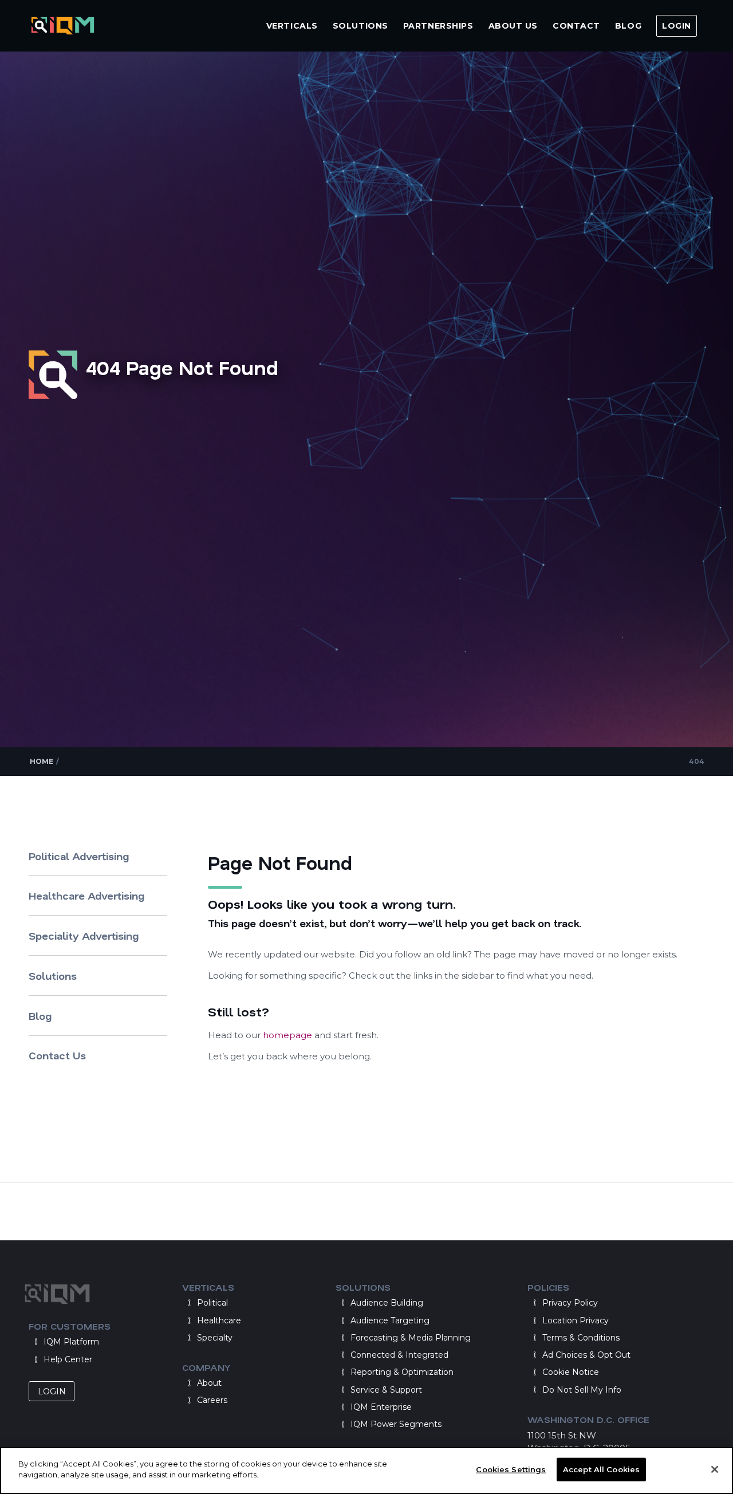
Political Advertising (79, 856)
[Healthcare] (189, 1320)
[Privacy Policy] (534, 1302)
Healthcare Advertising (86, 895)
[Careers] (189, 1400)
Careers (212, 1400)
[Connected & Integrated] (342, 1355)
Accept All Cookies (601, 1469)
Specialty (214, 1338)
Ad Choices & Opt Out (586, 1355)
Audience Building (386, 1303)
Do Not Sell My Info (581, 1390)
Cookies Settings (511, 1469)
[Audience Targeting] (342, 1320)
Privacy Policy (570, 1303)
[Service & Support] (342, 1390)
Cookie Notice (570, 1372)
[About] (189, 1383)
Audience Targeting (389, 1320)
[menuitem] (292, 26)
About (209, 1383)
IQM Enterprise (381, 1407)
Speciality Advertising (84, 936)
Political (212, 1303)
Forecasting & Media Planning (410, 1338)
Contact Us (57, 1055)
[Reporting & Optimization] (342, 1372)
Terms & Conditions (581, 1338)
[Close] (714, 1469)
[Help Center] (35, 1359)
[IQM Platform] (35, 1341)
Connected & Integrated (399, 1355)
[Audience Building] (342, 1302)
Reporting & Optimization (402, 1372)
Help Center (68, 1359)
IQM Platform (71, 1342)
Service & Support (386, 1390)
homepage (288, 1035)
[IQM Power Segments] (342, 1424)
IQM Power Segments (396, 1424)
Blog (40, 1016)
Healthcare (219, 1320)
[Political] (189, 1302)
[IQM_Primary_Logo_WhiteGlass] (63, 26)
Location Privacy (575, 1320)
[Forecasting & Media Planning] (342, 1337)
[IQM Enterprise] (342, 1407)
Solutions (53, 976)
